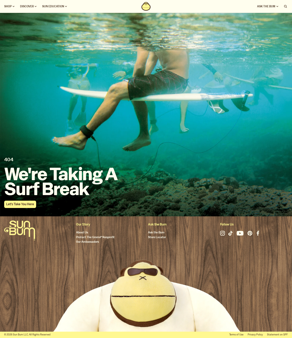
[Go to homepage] (19, 231)
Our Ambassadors (87, 242)
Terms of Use (236, 334)
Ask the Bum (156, 233)
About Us (82, 233)
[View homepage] (146, 6)
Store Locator (157, 237)
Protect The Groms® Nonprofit (95, 237)
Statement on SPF (277, 334)
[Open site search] (286, 6)
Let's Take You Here (20, 204)
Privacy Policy (255, 334)
